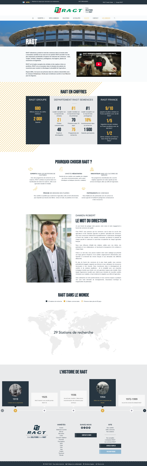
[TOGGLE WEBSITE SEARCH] (114, 18)
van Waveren (66, 73)
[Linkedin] (89, 428)
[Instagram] (84, 428)
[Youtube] (87, 428)
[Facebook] (82, 428)
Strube (44, 73)
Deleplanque (37, 73)
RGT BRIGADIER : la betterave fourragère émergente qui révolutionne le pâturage (57, 1)
